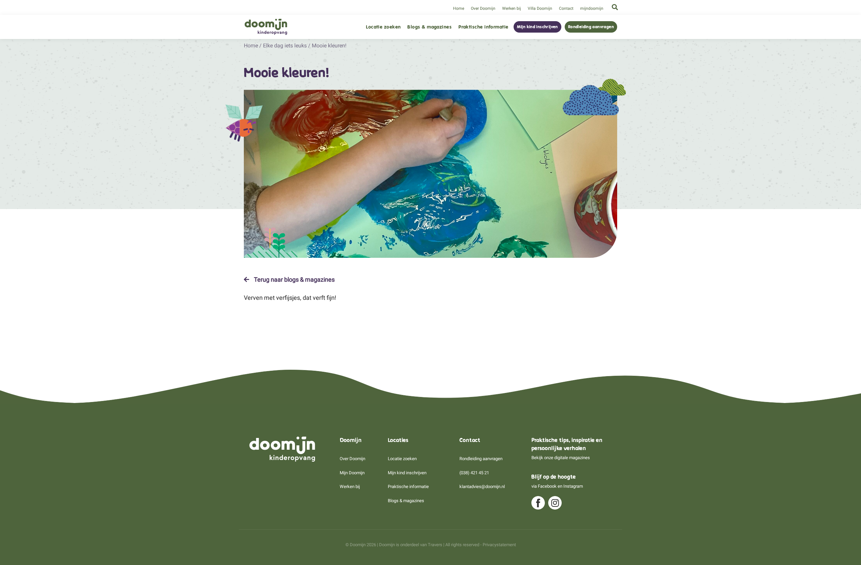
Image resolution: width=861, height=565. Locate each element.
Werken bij (511, 8)
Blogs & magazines (429, 27)
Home (458, 8)
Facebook (547, 486)
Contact (566, 8)
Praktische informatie (483, 27)
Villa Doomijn (540, 8)
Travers (435, 544)
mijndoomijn (591, 8)
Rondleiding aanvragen (591, 27)
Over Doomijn (483, 8)
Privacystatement (499, 544)
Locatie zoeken (383, 27)
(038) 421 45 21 (474, 472)
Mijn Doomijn (352, 472)
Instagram (573, 486)
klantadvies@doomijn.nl (482, 486)
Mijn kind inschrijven (537, 27)
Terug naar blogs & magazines (294, 279)
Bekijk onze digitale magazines (560, 457)
